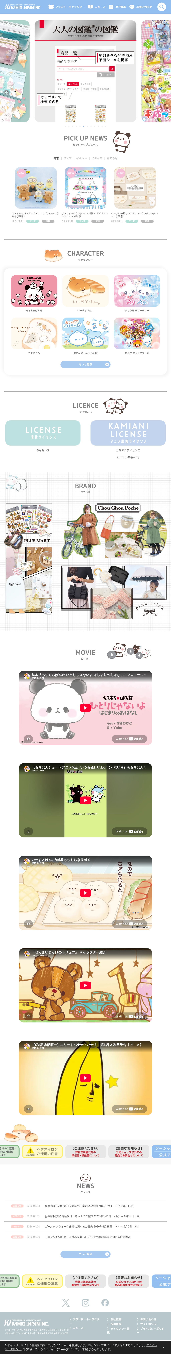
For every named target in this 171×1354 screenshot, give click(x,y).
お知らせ (17, 1205)
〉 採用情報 (114, 1324)
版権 (48, 221)
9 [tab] (95, 127)
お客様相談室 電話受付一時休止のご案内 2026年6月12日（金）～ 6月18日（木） (93, 1216)
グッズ (33, 221)
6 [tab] (84, 127)
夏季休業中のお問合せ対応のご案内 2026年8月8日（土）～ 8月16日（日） (90, 1205)
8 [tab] (91, 127)
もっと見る (85, 364)
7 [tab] (88, 127)
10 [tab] (99, 127)
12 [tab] (106, 127)
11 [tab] (102, 127)
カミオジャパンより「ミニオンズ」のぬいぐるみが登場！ (35, 215)
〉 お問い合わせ (146, 1319)
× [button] (163, 1347)
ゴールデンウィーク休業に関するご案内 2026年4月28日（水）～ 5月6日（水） (92, 1226)
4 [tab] (76, 127)
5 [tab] (80, 127)
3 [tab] (73, 127)
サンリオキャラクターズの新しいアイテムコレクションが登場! (84, 215)
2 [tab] (69, 127)
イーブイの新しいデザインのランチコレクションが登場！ (134, 215)
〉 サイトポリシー (148, 1324)
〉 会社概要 (114, 1319)
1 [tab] (65, 127)
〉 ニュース (76, 1328)
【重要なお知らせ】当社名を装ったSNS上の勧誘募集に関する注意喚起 (88, 1236)
